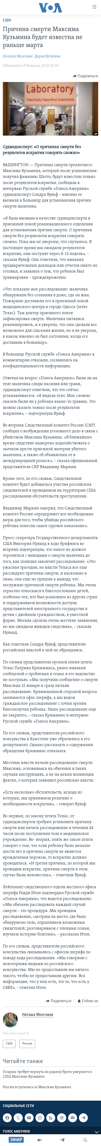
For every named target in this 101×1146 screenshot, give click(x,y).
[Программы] (39, 1140)
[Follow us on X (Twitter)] (18, 1117)
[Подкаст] (61, 1117)
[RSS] (50, 1117)
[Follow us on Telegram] (83, 1117)
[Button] (85, 76)
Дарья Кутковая (47, 56)
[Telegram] (62, 1140)
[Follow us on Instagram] (39, 1117)
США (7, 20)
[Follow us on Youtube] (29, 1117)
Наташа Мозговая (18, 56)
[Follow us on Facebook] (7, 1117)
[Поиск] (85, 1140)
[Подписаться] (72, 1117)
